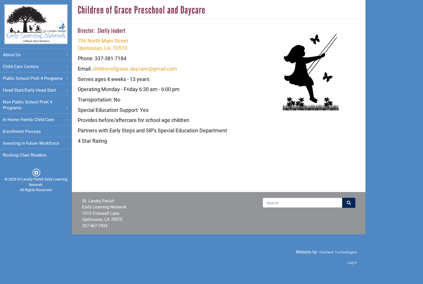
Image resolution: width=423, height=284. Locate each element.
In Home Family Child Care (28, 119)
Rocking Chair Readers (24, 155)
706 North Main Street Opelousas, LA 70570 (103, 44)
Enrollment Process (22, 131)
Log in (352, 262)
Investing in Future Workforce (31, 143)
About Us (12, 54)
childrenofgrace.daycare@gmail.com (135, 68)
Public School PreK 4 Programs (33, 78)
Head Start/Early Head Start (29, 90)
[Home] (36, 24)
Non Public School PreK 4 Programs (27, 104)
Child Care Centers (21, 66)
